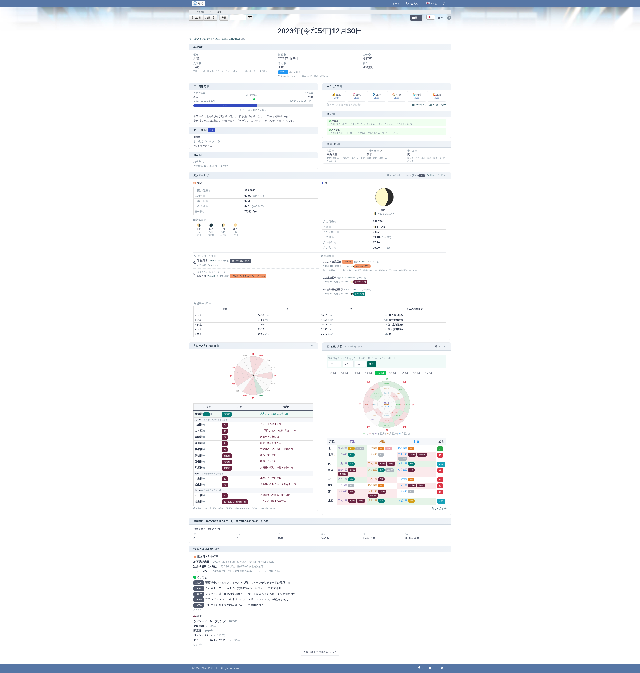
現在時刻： (217, 38)
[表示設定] (441, 18)
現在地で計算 (436, 175)
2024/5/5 (352, 289)
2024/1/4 (363, 262)
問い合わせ (412, 3)
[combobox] (430, 17)
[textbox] (431, 17)
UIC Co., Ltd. (213, 668)
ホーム (396, 3)
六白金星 (392, 373)
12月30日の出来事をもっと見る (321, 652)
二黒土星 (344, 373)
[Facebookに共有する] (419, 668)
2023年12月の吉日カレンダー (430, 104)
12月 (211, 12)
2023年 (200, 12)
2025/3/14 (213, 276)
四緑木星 (368, 373)
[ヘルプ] (449, 18)
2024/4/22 (346, 278)
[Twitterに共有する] (430, 668)
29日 (198, 17)
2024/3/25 (214, 260)
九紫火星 (428, 373)
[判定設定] (438, 346)
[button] (444, 3)
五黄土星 (380, 373)
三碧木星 (356, 373)
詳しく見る (438, 508)
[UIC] (198, 3)
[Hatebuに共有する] (441, 668)
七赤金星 (404, 373)
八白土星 (416, 373)
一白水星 (332, 373)
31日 (208, 17)
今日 (224, 17)
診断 (371, 364)
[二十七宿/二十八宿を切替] (381, 151)
